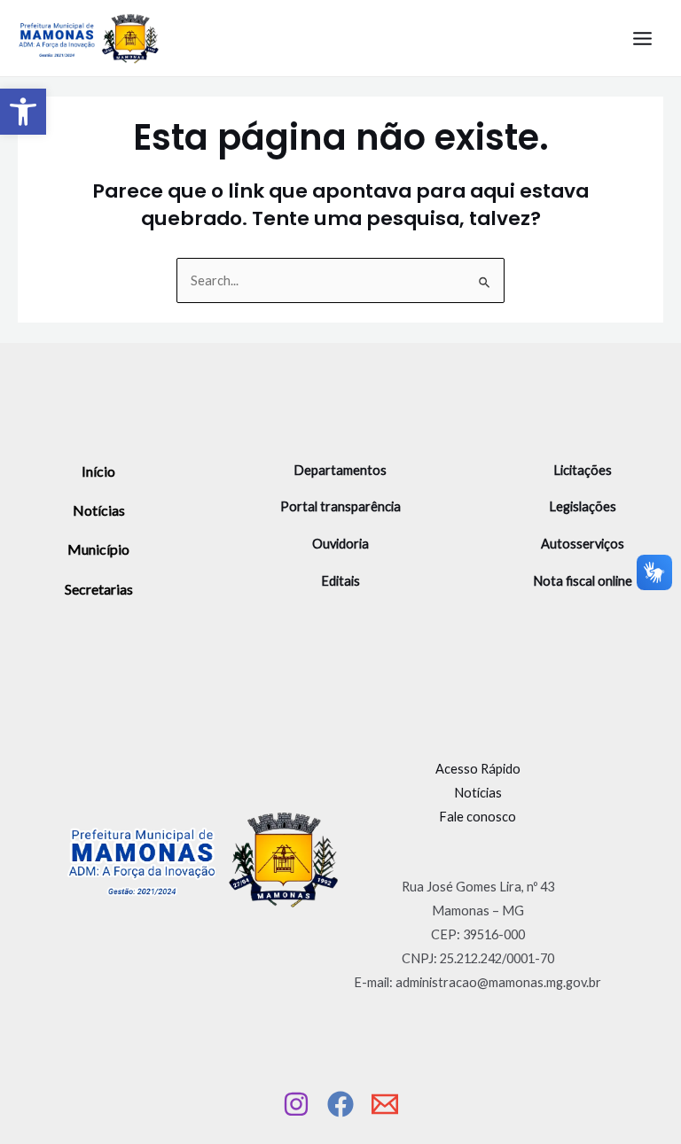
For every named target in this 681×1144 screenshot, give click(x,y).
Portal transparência (340, 506)
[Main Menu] (642, 38)
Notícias (99, 510)
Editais (340, 580)
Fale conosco (477, 816)
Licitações (582, 470)
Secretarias (99, 588)
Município (98, 549)
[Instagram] (296, 1104)
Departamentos (340, 470)
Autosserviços (582, 543)
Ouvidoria (340, 543)
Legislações (582, 506)
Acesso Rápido (478, 768)
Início (98, 471)
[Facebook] (340, 1104)
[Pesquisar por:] (340, 280)
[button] (23, 112)
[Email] (385, 1104)
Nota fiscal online (582, 580)
